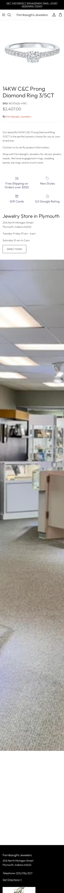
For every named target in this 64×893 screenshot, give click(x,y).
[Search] (10, 14)
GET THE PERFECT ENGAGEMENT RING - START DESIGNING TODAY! (32, 5)
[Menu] (3, 14)
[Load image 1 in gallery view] (32, 52)
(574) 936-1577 (24, 873)
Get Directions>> (12, 879)
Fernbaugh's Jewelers (18, 116)
